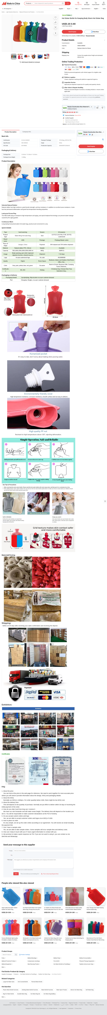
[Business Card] (103, 139)
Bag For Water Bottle (8, 994)
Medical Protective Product (9, 961)
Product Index (82, 1002)
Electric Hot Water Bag (76, 990)
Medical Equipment (7, 964)
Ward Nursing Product (33, 964)
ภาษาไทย (81, 1004)
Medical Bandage (32, 958)
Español (20, 1004)
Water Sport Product (61, 990)
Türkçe (86, 1004)
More (3, 997)
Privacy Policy (78, 1008)
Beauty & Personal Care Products (27, 12)
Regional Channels (73, 1002)
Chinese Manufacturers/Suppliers (33, 1002)
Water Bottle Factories (47, 990)
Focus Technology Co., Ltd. (42, 1008)
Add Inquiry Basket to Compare (31, 62)
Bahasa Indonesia (100, 1004)
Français (32, 1004)
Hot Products (13, 1002)
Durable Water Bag (22, 994)
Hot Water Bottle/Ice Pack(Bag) (62, 964)
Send (16, 873)
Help (76, 8)
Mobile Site (89, 1002)
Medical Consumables (85, 958)
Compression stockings (34, 961)
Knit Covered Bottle (23, 981)
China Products (20, 1002)
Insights (96, 1002)
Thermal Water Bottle (36, 981)
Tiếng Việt (91, 1004)
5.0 (84, 134)
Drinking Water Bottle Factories (30, 990)
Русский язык (38, 1004)
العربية (62, 1004)
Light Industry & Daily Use (12, 12)
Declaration (70, 1008)
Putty (3, 958)
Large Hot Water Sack (8, 981)
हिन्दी (76, 1004)
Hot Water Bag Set (35, 994)
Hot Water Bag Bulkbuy (50, 994)
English (14, 1004)
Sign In (64, 124)
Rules (104, 8)
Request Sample (90, 35)
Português (25, 1004)
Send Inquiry (72, 32)
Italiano (45, 1004)
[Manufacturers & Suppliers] (11, 3)
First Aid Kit (56, 961)
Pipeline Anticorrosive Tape (86, 964)
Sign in (103, 4)
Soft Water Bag (90, 990)
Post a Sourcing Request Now (50, 874)
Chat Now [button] (96, 32)
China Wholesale (46, 1002)
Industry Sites (64, 1002)
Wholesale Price (55, 1002)
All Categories (7, 8)
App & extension (86, 8)
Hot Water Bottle (40, 12)
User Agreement (62, 1008)
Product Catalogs (25, 954)
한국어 (67, 1004)
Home (3, 12)
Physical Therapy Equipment (86, 961)
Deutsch (50, 1004)
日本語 (71, 1004)
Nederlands (56, 1004)
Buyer (68, 8)
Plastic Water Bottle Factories (10, 990)
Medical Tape (57, 958)
